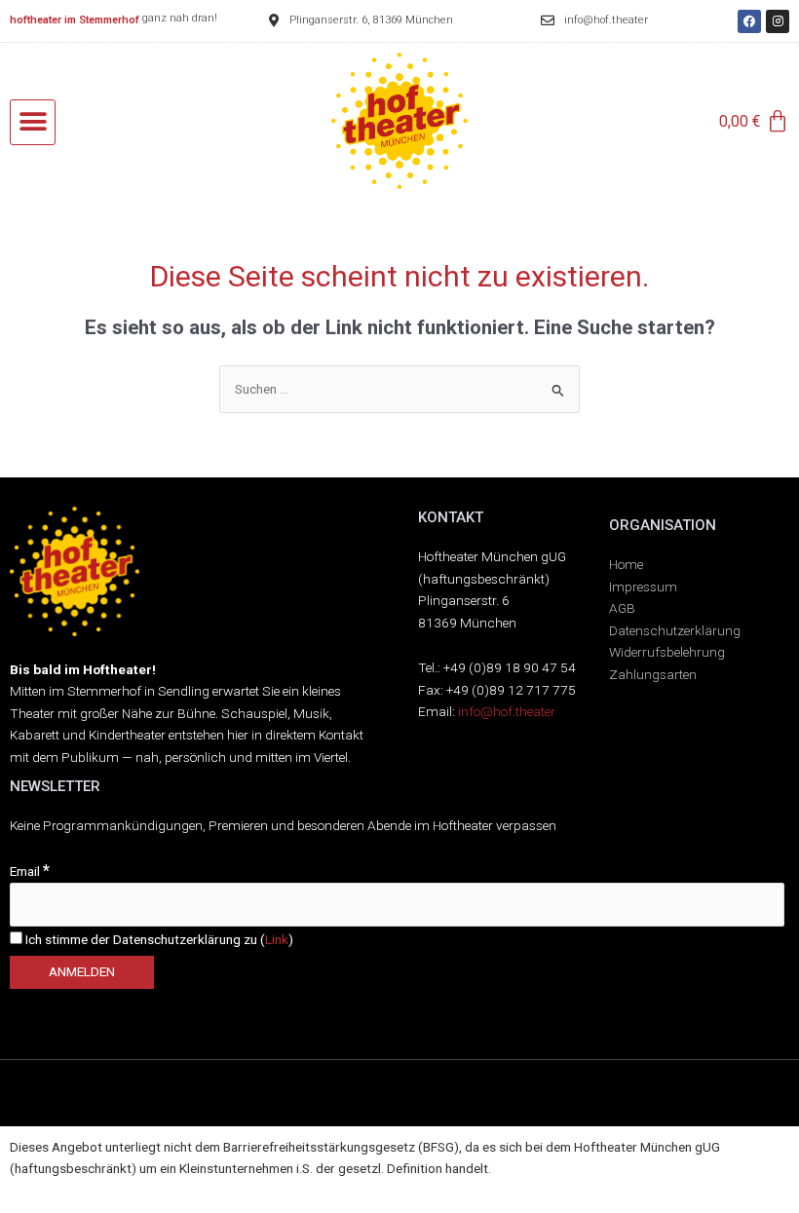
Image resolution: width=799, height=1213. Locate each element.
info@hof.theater (506, 711)
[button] (33, 122)
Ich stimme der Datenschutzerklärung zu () (157, 939)
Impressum (643, 586)
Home (626, 564)
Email (30, 871)
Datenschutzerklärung (675, 630)
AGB (622, 608)
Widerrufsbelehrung (667, 652)
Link (276, 939)
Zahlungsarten (653, 674)
